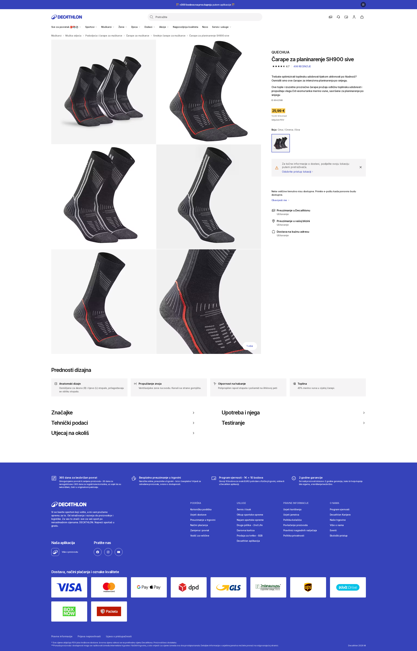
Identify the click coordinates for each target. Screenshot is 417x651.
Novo (205, 27)
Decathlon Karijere (340, 514)
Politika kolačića (292, 519)
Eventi (333, 530)
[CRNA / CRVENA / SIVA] (281, 143)
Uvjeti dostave (198, 514)
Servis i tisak (244, 509)
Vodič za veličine (199, 535)
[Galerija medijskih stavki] (156, 197)
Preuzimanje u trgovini (202, 519)
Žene (121, 27)
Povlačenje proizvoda (295, 525)
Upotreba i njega (241, 413)
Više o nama (337, 525)
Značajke (62, 413)
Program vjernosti (340, 509)
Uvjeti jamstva (291, 514)
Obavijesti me (280, 200)
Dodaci (149, 27)
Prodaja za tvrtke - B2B (250, 535)
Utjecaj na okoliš (70, 433)
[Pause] (363, 4)
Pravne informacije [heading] (296, 503)
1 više (250, 346)
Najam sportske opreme (250, 519)
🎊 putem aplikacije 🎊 (205, 4)
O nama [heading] (334, 503)
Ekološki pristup (339, 535)
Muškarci (106, 27)
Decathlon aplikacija (248, 540)
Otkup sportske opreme (250, 514)
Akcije (163, 27)
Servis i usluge (220, 27)
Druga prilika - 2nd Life (250, 525)
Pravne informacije (61, 636)
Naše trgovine (338, 519)
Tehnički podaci (69, 423)
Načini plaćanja (199, 525)
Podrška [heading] (195, 503)
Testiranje (233, 423)
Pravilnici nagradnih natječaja (300, 530)
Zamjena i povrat (199, 530)
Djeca (134, 27)
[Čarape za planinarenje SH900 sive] (103, 92)
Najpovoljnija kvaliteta (185, 27)
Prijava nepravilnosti (89, 636)
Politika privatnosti (293, 535)
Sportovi (90, 27)
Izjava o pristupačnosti (119, 636)
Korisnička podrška (201, 509)
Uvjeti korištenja (292, 509)
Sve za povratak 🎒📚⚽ (65, 27)
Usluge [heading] (241, 503)
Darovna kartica (246, 530)
